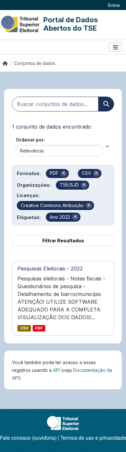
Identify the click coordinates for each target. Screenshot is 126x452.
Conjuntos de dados (34, 63)
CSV (24, 328)
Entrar (114, 5)
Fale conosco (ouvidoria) (28, 437)
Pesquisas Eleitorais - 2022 (50, 268)
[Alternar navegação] (115, 47)
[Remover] (63, 173)
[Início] (5, 63)
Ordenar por (30, 139)
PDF (39, 328)
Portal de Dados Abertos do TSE (70, 24)
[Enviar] (106, 104)
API (56, 370)
